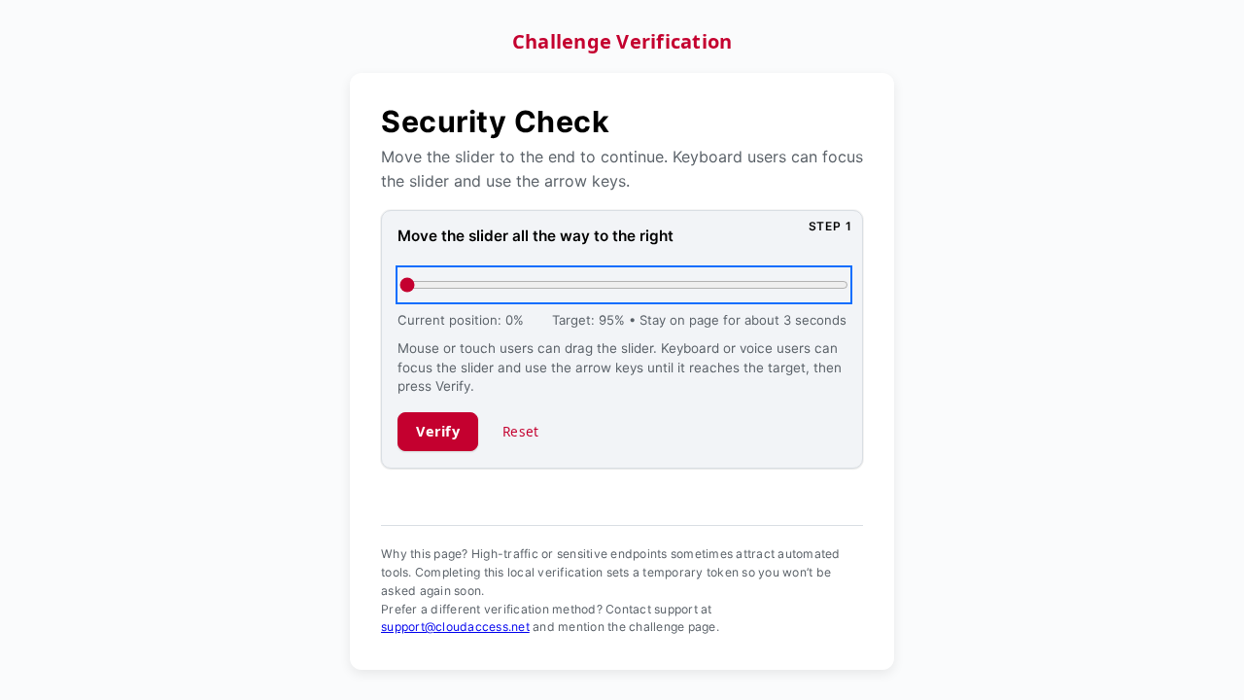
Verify (438, 431)
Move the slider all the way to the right (535, 236)
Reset (520, 431)
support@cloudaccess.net (455, 626)
